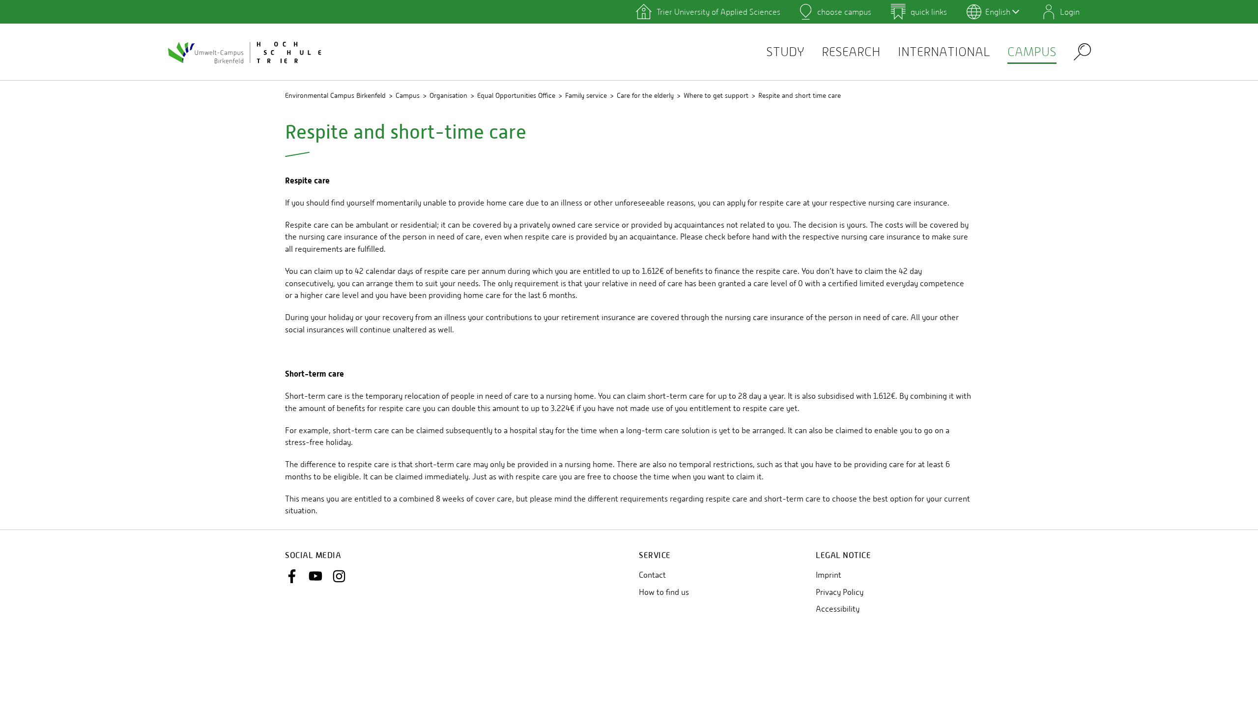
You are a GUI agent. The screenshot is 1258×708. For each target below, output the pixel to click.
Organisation (448, 95)
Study (785, 52)
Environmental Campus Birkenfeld (335, 95)
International (944, 52)
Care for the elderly (645, 95)
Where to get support (716, 95)
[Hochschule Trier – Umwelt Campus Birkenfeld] (245, 52)
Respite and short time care (799, 95)
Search (1082, 51)
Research (851, 52)
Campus (1032, 52)
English (997, 12)
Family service (586, 95)
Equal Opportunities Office (516, 95)
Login (1070, 12)
